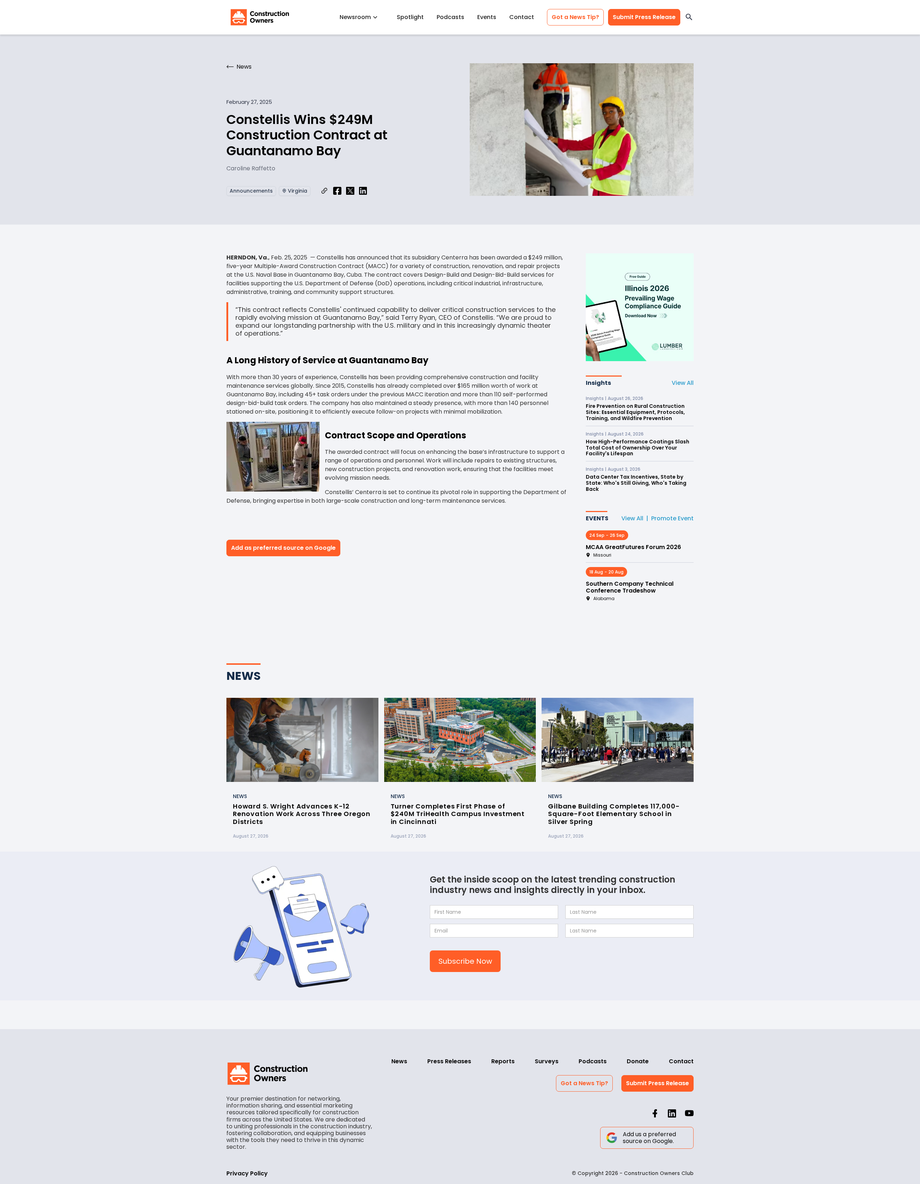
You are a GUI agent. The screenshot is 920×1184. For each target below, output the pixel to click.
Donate (638, 1061)
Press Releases (449, 1061)
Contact (521, 17)
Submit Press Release (644, 17)
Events (486, 17)
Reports (503, 1061)
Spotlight (410, 17)
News (399, 1061)
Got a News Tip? (575, 17)
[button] (362, 17)
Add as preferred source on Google (283, 548)
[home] (259, 17)
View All (683, 382)
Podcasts (450, 17)
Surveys (546, 1061)
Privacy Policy (247, 1173)
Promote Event (672, 518)
